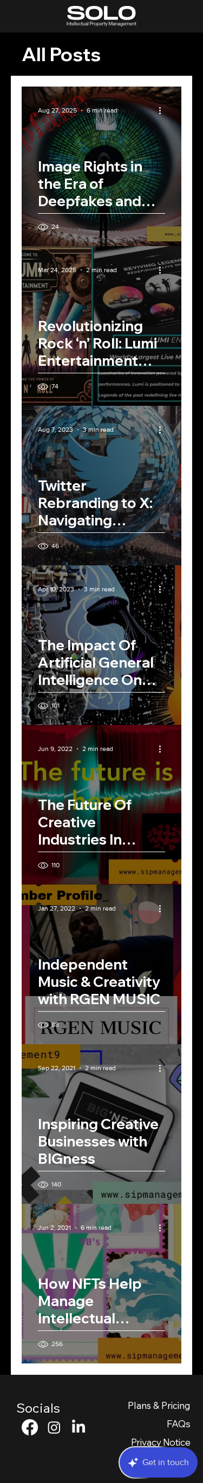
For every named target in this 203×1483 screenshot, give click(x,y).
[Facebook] (30, 1427)
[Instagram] (54, 1427)
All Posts (61, 54)
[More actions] (163, 110)
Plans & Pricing (159, 1405)
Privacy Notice (161, 1442)
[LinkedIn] (78, 1427)
